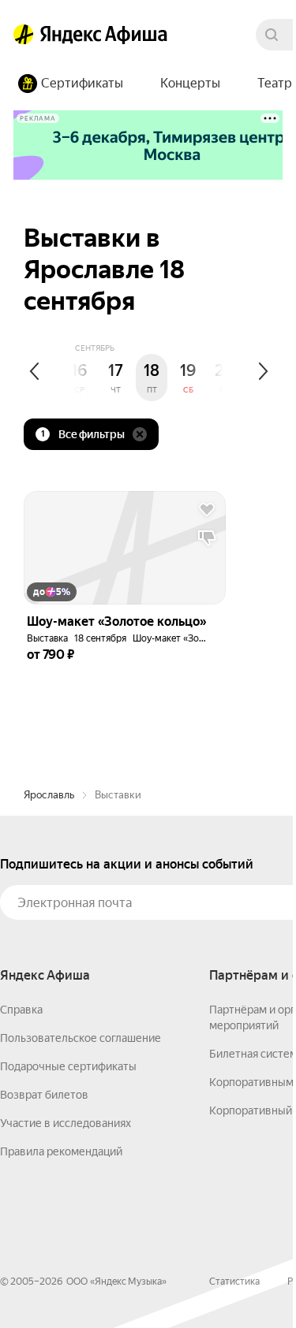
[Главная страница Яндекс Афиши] (23, 34)
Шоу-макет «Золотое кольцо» (198, 638)
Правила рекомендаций (61, 1151)
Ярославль (49, 795)
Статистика (234, 1281)
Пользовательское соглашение (80, 1038)
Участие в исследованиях (65, 1123)
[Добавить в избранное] (206, 509)
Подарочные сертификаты (68, 1066)
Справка (21, 1009)
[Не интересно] (206, 538)
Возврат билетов (44, 1094)
